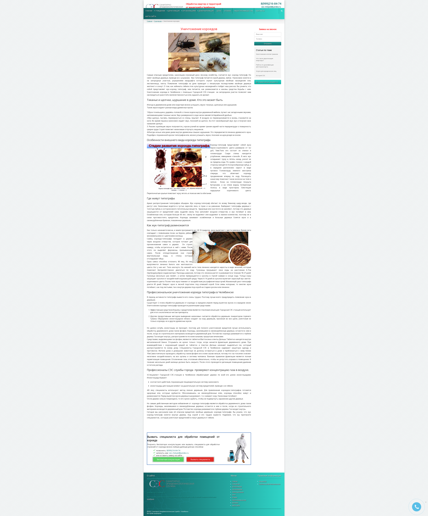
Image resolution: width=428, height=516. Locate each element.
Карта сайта (150, 16)
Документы (262, 481)
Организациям (189, 11)
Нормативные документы (268, 82)
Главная (148, 11)
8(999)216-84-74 (271, 3)
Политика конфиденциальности (269, 484)
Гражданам (160, 11)
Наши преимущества (243, 11)
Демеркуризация (206, 11)
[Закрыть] (426, 502)
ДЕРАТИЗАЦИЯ (174, 11)
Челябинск (150, 499)
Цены (219, 11)
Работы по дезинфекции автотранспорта (265, 66)
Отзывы (227, 11)
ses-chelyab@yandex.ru (271, 7)
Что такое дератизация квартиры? (264, 59)
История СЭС (260, 75)
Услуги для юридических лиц (266, 71)
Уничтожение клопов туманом (267, 54)
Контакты (260, 11)
